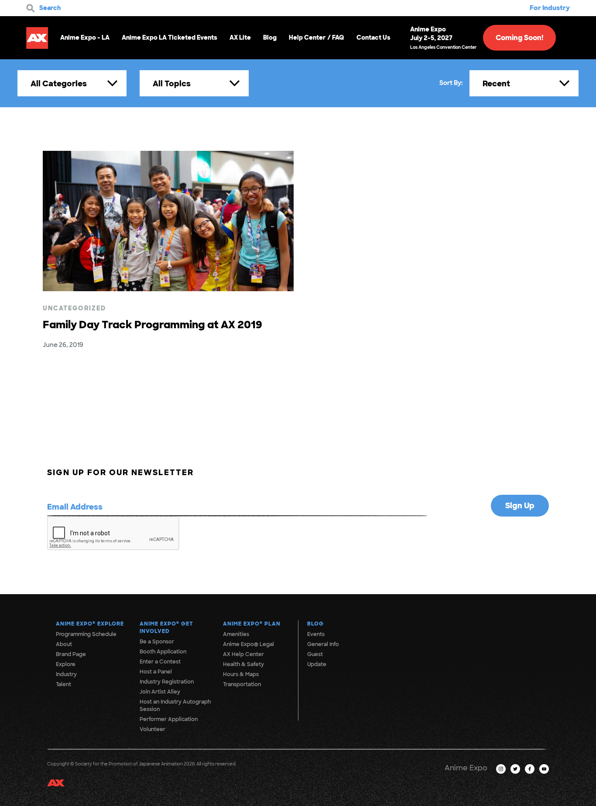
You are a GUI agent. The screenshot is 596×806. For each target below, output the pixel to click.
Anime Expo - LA (85, 37)
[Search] (30, 8)
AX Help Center (243, 654)
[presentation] (113, 534)
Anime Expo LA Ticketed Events (169, 37)
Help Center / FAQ (316, 37)
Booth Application (163, 651)
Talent (63, 684)
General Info (323, 644)
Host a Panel (156, 671)
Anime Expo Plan (252, 623)
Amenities (236, 634)
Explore (65, 664)
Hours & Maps (241, 674)
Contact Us (373, 37)
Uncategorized (74, 308)
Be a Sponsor (157, 641)
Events (316, 634)
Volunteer (152, 729)
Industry (66, 674)
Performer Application (169, 719)
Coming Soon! (519, 37)
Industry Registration (167, 681)
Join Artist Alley (160, 691)
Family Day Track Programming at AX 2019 (152, 324)
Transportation (242, 684)
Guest (315, 654)
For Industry (550, 7)
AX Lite (240, 37)
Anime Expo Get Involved (166, 627)
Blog (270, 37)
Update (316, 664)
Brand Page (71, 654)
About (64, 644)
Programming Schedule (86, 634)
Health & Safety (243, 664)
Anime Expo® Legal (248, 644)
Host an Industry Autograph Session (175, 705)
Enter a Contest (160, 661)
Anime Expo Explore (90, 623)
